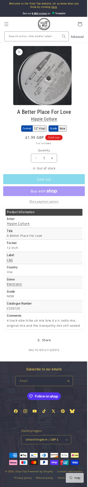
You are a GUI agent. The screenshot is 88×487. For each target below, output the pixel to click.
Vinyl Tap (19, 483)
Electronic (14, 284)
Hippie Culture (42, 118)
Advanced (74, 36)
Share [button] (44, 345)
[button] (6, 24)
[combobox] (34, 36)
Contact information (68, 483)
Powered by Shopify (39, 483)
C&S (10, 260)
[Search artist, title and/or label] (60, 36)
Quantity (42, 150)
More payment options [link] (42, 201)
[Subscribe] (66, 386)
